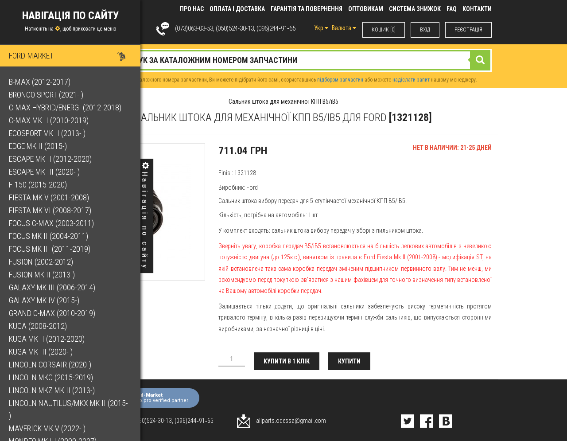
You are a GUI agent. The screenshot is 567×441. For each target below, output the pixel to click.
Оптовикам (365, 8)
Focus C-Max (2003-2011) (51, 223)
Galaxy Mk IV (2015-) (44, 300)
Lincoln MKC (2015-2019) (51, 377)
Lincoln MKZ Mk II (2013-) (52, 390)
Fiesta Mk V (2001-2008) (49, 197)
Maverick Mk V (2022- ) (47, 428)
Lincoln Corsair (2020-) (50, 364)
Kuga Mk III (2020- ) (41, 351)
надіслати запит (411, 80)
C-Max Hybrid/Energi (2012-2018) (65, 107)
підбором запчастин (340, 80)
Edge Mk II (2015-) (38, 146)
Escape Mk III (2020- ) (44, 171)
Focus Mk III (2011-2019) (49, 249)
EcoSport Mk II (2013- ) (47, 133)
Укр (319, 27)
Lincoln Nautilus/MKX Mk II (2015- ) (68, 409)
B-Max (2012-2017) (39, 81)
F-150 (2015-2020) (38, 184)
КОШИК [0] (384, 30)
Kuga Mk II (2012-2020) (47, 338)
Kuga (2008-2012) (38, 326)
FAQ (452, 8)
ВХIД (425, 30)
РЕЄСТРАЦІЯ (468, 30)
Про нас (192, 8)
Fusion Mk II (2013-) (42, 274)
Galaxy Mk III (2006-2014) (52, 287)
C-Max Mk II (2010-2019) (49, 120)
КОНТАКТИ (477, 8)
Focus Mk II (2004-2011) (48, 236)
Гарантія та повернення (306, 8)
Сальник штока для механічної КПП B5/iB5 (283, 101)
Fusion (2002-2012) (41, 261)
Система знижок (415, 8)
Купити (349, 361)
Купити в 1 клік (287, 361)
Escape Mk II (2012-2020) (50, 159)
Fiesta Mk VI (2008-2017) (50, 210)
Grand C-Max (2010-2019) (52, 313)
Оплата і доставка (237, 8)
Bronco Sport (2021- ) (46, 94)
